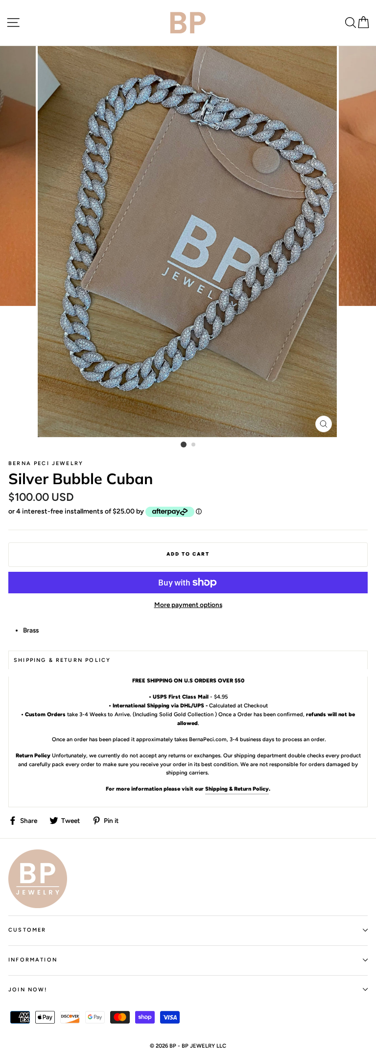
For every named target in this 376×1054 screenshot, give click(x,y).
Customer (27, 930)
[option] (188, 241)
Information (32, 960)
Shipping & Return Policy (237, 788)
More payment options (188, 605)
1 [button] (184, 444)
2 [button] (193, 445)
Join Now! (27, 989)
